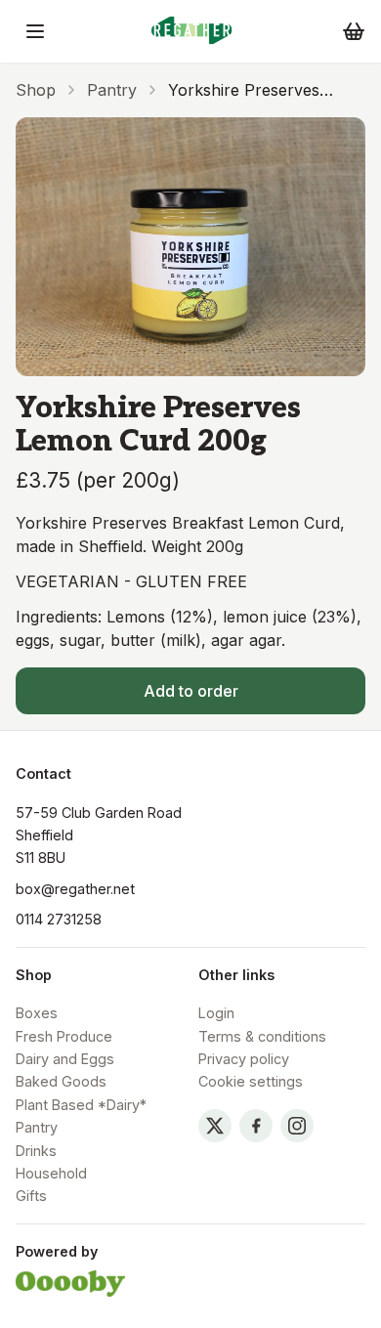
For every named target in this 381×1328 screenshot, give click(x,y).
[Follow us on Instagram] (297, 1125)
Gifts (31, 1195)
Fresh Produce (64, 1036)
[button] (35, 31)
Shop (36, 90)
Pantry (112, 90)
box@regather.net (75, 888)
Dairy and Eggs (65, 1058)
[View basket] (353, 31)
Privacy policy (243, 1058)
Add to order (191, 691)
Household (51, 1173)
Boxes (37, 1013)
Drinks (36, 1150)
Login (216, 1013)
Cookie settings (250, 1081)
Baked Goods (61, 1081)
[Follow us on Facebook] (256, 1125)
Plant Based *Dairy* (81, 1104)
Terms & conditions (262, 1036)
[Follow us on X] (215, 1125)
